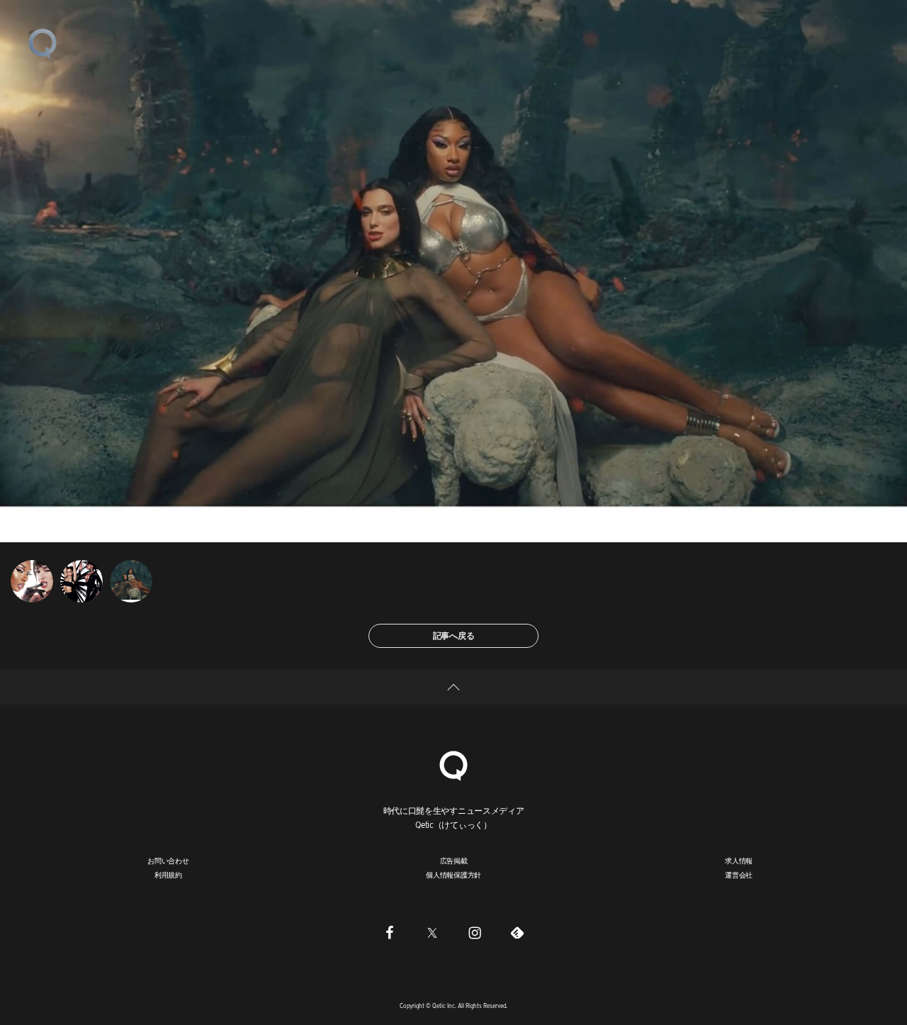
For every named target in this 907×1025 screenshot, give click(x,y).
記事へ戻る (454, 635)
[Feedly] (517, 932)
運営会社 (739, 874)
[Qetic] (42, 42)
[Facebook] (389, 932)
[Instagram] (475, 932)
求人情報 (739, 860)
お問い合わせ (168, 860)
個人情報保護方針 (453, 874)
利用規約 (168, 874)
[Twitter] (432, 932)
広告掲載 (454, 860)
